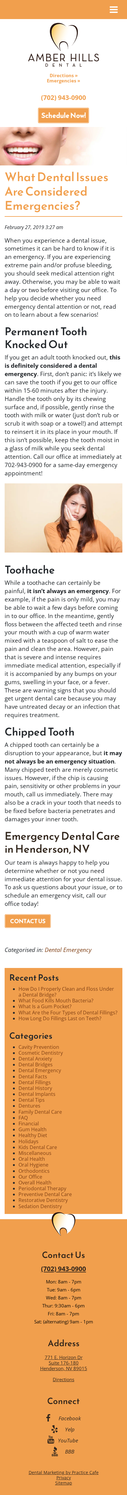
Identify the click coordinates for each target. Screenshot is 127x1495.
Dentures (29, 1105)
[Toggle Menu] (114, 9)
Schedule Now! (63, 115)
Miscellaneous (34, 1153)
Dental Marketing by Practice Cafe (64, 1472)
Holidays (28, 1141)
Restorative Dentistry (43, 1200)
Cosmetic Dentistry (40, 1052)
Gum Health (32, 1129)
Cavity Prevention (38, 1047)
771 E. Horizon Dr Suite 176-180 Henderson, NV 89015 (63, 1362)
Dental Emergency (68, 950)
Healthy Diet (32, 1135)
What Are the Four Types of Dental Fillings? (67, 1012)
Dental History (35, 1088)
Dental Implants (36, 1094)
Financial (28, 1123)
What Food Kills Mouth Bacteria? (55, 1000)
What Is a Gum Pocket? (45, 1006)
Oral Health (31, 1159)
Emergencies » (63, 80)
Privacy (63, 1478)
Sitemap (63, 1483)
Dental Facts (32, 1076)
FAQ (23, 1117)
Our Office (30, 1176)
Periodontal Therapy (42, 1188)
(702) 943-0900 (63, 97)
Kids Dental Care (37, 1147)
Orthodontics (34, 1171)
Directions (63, 1379)
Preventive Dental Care (45, 1194)
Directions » (64, 75)
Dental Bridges (35, 1064)
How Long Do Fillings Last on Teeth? (59, 1018)
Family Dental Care (40, 1111)
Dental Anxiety (35, 1058)
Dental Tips (31, 1099)
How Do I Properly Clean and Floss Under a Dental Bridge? (66, 991)
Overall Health (34, 1182)
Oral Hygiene (33, 1164)
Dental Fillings (34, 1082)
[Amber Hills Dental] (63, 44)
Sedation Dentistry (40, 1206)
